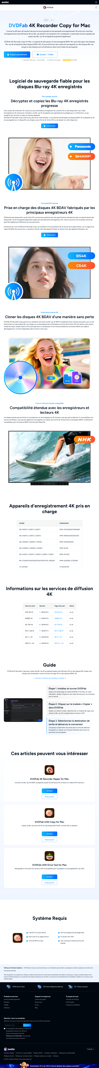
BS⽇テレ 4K (59, 643)
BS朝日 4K (58, 618)
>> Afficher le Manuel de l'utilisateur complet (49, 678)
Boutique (6, 1002)
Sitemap (55, 1056)
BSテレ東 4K (59, 631)
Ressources (38, 1002)
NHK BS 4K (58, 612)
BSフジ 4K (58, 637)
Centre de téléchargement (12, 999)
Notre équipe (70, 1002)
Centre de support (40, 999)
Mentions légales (9, 1053)
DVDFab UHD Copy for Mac (49, 821)
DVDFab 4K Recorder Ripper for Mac (49, 779)
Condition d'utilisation (50, 1053)
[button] (17, 54)
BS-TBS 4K (58, 625)
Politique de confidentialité (14, 1036)
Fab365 (6, 1005)
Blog (36, 1008)
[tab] (47, 20)
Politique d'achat (9, 1056)
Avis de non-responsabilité (24, 1053)
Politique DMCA (38, 1053)
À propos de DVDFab (72, 999)
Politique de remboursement (24, 1056)
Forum (37, 1005)
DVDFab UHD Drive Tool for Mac (49, 864)
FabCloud (7, 1008)
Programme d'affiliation (73, 1005)
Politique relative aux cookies (43, 1056)
